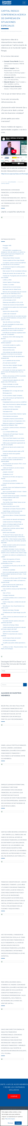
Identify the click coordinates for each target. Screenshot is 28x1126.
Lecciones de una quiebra (9, 640)
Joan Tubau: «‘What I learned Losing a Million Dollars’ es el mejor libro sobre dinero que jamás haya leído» (13, 540)
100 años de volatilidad (9, 570)
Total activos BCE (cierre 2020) (11, 506)
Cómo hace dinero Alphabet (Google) (12, 365)
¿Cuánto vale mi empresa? (9, 314)
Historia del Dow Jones (9, 350)
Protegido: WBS (7, 245)
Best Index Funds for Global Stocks (12, 289)
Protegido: (5, 248)
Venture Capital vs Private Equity (11, 282)
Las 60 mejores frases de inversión (12, 638)
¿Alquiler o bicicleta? (8, 472)
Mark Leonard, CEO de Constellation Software (15, 271)
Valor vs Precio (7, 593)
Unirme (14, 1096)
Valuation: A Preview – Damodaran (12, 407)
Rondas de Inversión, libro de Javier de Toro (14, 273)
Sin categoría (12, 182)
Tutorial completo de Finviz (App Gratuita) (13, 260)
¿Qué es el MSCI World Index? (10, 631)
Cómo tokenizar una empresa (10, 416)
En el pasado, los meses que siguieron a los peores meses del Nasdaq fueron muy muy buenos (13, 371)
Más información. (10, 1119)
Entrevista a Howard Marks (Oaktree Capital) (14, 414)
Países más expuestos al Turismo (11, 559)
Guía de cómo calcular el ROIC (11, 311)
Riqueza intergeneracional (9, 347)
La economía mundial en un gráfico (11, 345)
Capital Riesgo (5, 183)
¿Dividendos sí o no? (8, 474)
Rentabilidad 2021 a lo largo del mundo (13, 391)
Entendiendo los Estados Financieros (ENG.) (14, 509)
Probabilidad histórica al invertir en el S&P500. (15, 402)
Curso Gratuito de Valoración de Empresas (14, 519)
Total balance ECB (7, 411)
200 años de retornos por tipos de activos (14, 440)
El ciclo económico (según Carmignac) (12, 395)
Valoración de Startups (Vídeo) (11, 625)
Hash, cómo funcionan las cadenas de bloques (15, 404)
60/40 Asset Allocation (9, 532)
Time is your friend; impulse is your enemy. (13, 438)
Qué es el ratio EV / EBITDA (10, 367)
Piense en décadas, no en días (10, 384)
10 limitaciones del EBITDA (10, 481)
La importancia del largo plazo (10, 409)
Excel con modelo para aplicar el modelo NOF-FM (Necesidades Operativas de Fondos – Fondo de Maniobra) (14, 574)
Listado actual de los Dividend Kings (12, 522)
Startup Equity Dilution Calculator (11, 258)
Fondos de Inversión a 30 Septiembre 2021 (14, 421)
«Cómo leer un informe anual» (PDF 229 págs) (14, 578)
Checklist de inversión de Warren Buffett (13, 305)
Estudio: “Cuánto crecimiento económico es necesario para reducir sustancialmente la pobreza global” (13, 459)
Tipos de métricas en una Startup (11, 322)
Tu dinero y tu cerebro (8, 284)
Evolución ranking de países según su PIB (13, 451)
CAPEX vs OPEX (7, 280)
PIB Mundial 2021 (7, 393)
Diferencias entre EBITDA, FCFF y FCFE (13, 302)
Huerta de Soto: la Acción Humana (12, 287)
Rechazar (10, 1123)
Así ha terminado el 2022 (9, 300)
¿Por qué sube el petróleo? (10, 363)
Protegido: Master (7, 500)
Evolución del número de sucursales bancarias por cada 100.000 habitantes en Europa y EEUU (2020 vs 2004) (13, 317)
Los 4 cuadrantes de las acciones (11, 360)
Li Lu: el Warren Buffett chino (10, 432)
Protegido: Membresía (8, 595)
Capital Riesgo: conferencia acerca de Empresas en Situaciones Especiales (13, 18)
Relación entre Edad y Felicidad (11, 610)
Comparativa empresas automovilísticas (13, 418)
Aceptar (18, 1123)
